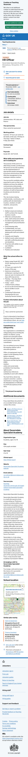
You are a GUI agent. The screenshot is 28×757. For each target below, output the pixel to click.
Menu (4, 45)
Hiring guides (6, 698)
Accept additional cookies (14, 23)
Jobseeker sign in (7, 671)
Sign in (4, 38)
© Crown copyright (14, 753)
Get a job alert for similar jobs (14, 72)
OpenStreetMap (17, 613)
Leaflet (6, 613)
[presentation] (14, 599)
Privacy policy (13, 721)
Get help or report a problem (11, 709)
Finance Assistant (10, 632)
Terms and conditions (9, 723)
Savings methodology (9, 728)
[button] (17, 599)
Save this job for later (13, 78)
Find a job (5, 674)
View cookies (14, 31)
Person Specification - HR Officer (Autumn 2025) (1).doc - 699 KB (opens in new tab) (15, 423)
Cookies (4, 721)
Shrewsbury (9, 652)
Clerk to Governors (11, 621)
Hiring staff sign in (8, 695)
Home (4, 53)
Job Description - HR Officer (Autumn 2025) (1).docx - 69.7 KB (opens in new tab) (14, 417)
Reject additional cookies (14, 27)
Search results (11, 53)
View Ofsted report (10, 460)
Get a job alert (10, 645)
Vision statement (7, 730)
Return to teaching (8, 680)
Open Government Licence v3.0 (12, 738)
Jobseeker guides (7, 677)
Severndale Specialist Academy (15, 589)
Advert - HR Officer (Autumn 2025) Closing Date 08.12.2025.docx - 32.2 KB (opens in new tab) (14, 411)
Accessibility (6, 726)
